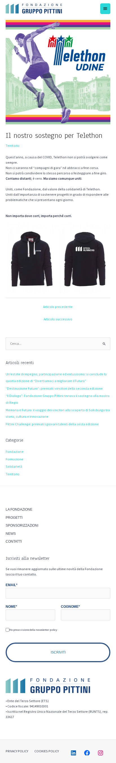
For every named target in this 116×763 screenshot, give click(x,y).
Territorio (12, 145)
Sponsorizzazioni (22, 525)
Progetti (14, 518)
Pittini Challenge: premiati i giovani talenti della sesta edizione (52, 424)
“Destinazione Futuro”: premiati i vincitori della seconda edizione (54, 388)
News (11, 534)
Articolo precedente (58, 307)
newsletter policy (46, 629)
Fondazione (15, 451)
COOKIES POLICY (46, 751)
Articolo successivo (58, 319)
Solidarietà (14, 466)
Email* (11, 585)
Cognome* (70, 607)
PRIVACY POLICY (17, 751)
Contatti (14, 541)
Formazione (14, 459)
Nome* (11, 607)
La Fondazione (19, 509)
